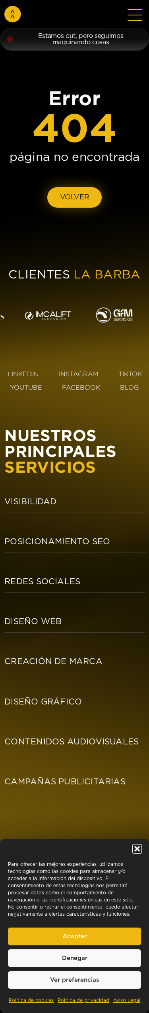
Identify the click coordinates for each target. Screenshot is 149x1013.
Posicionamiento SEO (57, 542)
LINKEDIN (23, 374)
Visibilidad (30, 502)
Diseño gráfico (43, 702)
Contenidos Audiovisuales (71, 742)
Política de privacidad (83, 1000)
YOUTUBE (26, 387)
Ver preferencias (74, 980)
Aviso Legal (126, 1000)
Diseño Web (33, 621)
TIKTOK (130, 374)
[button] (137, 849)
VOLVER (74, 197)
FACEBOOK (81, 387)
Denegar (74, 958)
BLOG (129, 387)
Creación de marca (53, 661)
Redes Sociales (42, 582)
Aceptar (74, 936)
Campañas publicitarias (65, 782)
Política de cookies (31, 1000)
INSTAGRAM (79, 374)
